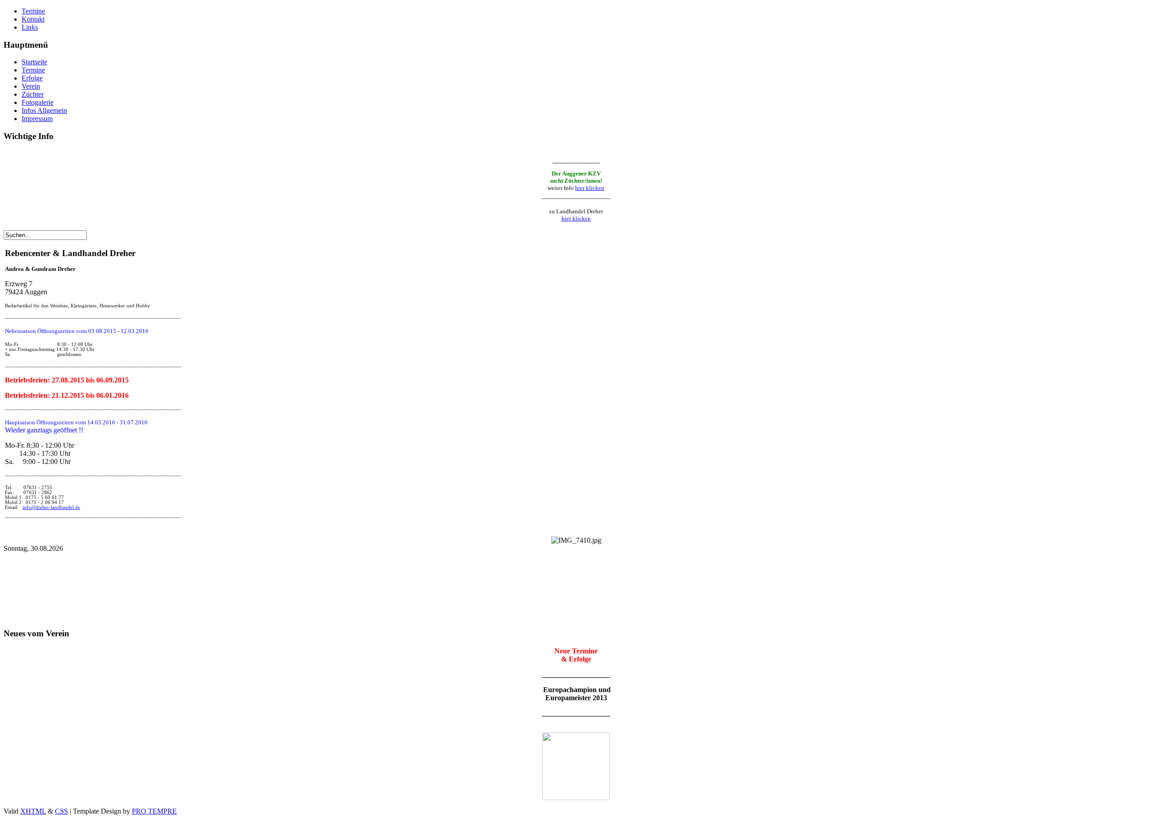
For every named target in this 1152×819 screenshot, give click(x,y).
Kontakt (33, 19)
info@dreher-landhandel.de (51, 507)
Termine (33, 11)
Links (30, 27)
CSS (61, 811)
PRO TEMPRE (154, 811)
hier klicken (589, 187)
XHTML (33, 811)
